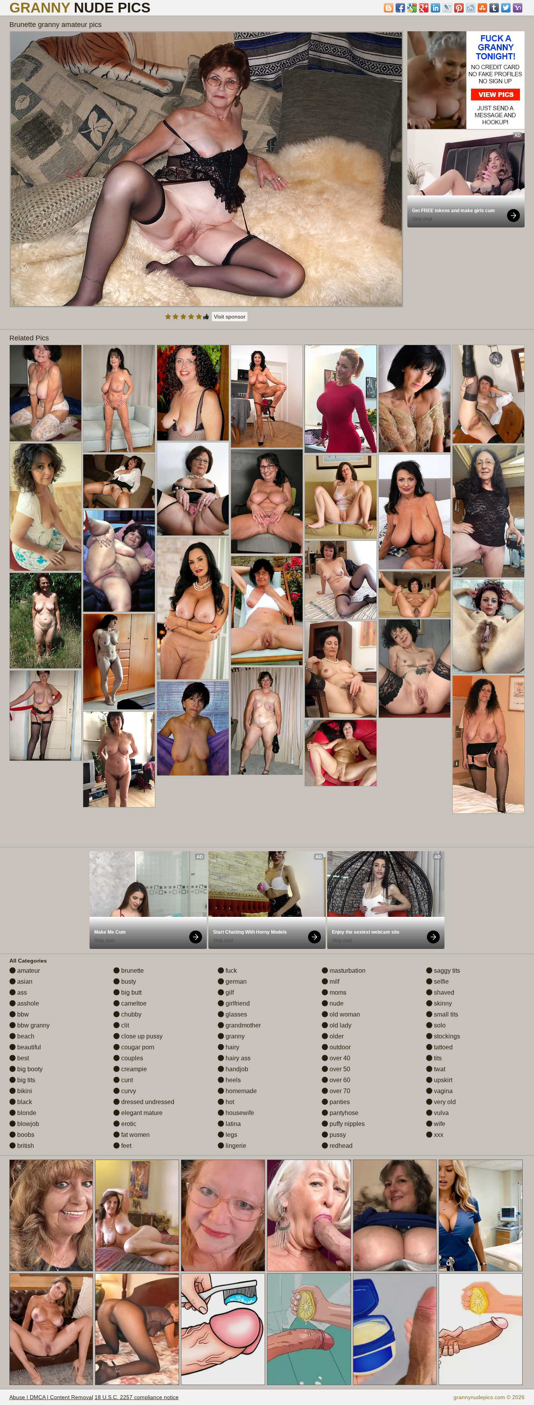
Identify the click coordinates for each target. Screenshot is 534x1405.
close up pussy (141, 1036)
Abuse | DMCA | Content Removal (51, 1397)
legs (230, 1134)
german (235, 981)
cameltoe (133, 1003)
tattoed (442, 1047)
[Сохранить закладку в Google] (412, 8)
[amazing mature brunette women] (45, 621)
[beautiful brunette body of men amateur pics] (119, 561)
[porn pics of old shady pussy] (488, 394)
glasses (235, 1014)
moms (337, 992)
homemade (240, 1091)
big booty (29, 1069)
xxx (437, 1134)
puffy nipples (346, 1123)
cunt (126, 1080)
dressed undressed (147, 1102)
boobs (25, 1134)
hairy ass (237, 1058)
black (24, 1102)
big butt (131, 992)
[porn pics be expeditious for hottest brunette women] (267, 721)
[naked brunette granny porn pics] (45, 715)
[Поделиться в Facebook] (400, 8)
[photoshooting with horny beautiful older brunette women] (119, 399)
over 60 (339, 1080)
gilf (229, 992)
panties (339, 1102)
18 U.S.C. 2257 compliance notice (137, 1397)
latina (232, 1123)
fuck (230, 970)
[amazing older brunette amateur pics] (45, 393)
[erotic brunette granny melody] (267, 501)
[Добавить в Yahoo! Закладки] (517, 8)
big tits (25, 1080)
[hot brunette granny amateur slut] (193, 489)
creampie (133, 1069)
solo (439, 1025)
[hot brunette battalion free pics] (488, 626)
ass (21, 992)
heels (232, 1080)
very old (444, 1102)
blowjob (27, 1123)
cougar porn (137, 1047)
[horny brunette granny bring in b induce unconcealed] (488, 511)
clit (124, 1025)
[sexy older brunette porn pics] (414, 668)
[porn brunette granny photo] (414, 399)
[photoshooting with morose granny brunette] (193, 728)
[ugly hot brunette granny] (267, 396)
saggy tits (446, 970)
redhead (340, 1145)
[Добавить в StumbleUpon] (482, 8)
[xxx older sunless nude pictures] (341, 580)
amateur (28, 970)
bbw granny (33, 1025)
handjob (236, 1069)
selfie (440, 981)
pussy (337, 1134)
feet (125, 1145)
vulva (440, 1113)
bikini (24, 1091)
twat (438, 1069)
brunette (132, 970)
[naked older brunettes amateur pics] (414, 594)
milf (333, 981)
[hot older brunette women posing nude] (341, 497)
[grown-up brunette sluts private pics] (119, 481)
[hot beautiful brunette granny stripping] (119, 759)
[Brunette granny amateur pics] (206, 169)
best (22, 1058)
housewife (239, 1113)
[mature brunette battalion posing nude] (267, 611)
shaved (443, 992)
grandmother (242, 1025)
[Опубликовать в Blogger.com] (388, 8)
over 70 (339, 1091)
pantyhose (343, 1113)
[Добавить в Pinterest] (459, 8)
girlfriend (237, 1003)
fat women (135, 1134)
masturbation (347, 970)
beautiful (28, 1047)
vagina (442, 1091)
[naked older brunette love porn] (193, 393)
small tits (445, 1014)
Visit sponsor (229, 316)
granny (234, 1036)
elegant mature (141, 1113)
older (336, 1036)
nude (336, 1003)
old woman (344, 1014)
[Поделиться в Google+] (423, 8)
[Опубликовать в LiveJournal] (447, 8)
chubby (131, 1014)
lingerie (235, 1145)
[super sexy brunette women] (119, 662)
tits (437, 1058)
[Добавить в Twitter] (506, 8)
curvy (128, 1091)
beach (25, 1036)
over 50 (339, 1069)
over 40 (339, 1058)
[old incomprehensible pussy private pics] (341, 753)
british (25, 1145)
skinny (442, 1003)
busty (128, 981)
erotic (128, 1123)
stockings (446, 1036)
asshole (27, 1003)
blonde (26, 1113)
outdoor (339, 1047)
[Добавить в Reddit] (470, 8)
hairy (231, 1047)
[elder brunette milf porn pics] (45, 507)
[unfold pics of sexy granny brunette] (341, 669)
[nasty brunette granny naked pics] (488, 744)
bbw (22, 1014)
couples (131, 1058)
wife (438, 1123)
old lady (339, 1025)
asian (24, 981)
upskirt (442, 1080)
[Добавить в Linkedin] (435, 8)
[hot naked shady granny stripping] (193, 609)
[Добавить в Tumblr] (494, 8)
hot (229, 1102)
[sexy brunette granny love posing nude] (414, 511)
